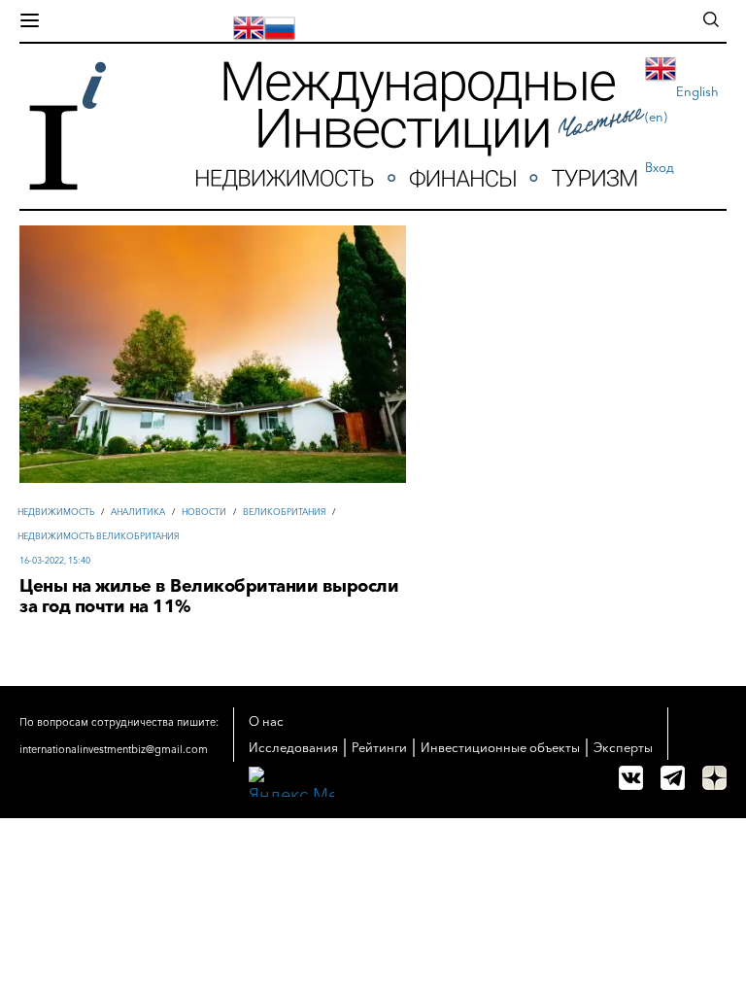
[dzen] (714, 778)
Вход (659, 167)
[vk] (631, 778)
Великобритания (284, 511)
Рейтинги (379, 747)
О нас (266, 721)
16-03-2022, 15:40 (54, 560)
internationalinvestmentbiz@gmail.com (113, 749)
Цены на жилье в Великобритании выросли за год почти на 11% (208, 596)
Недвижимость (55, 511)
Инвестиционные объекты (500, 747)
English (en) (682, 104)
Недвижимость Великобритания (98, 536)
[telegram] (673, 778)
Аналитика (138, 511)
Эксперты (623, 747)
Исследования (293, 747)
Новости (204, 511)
